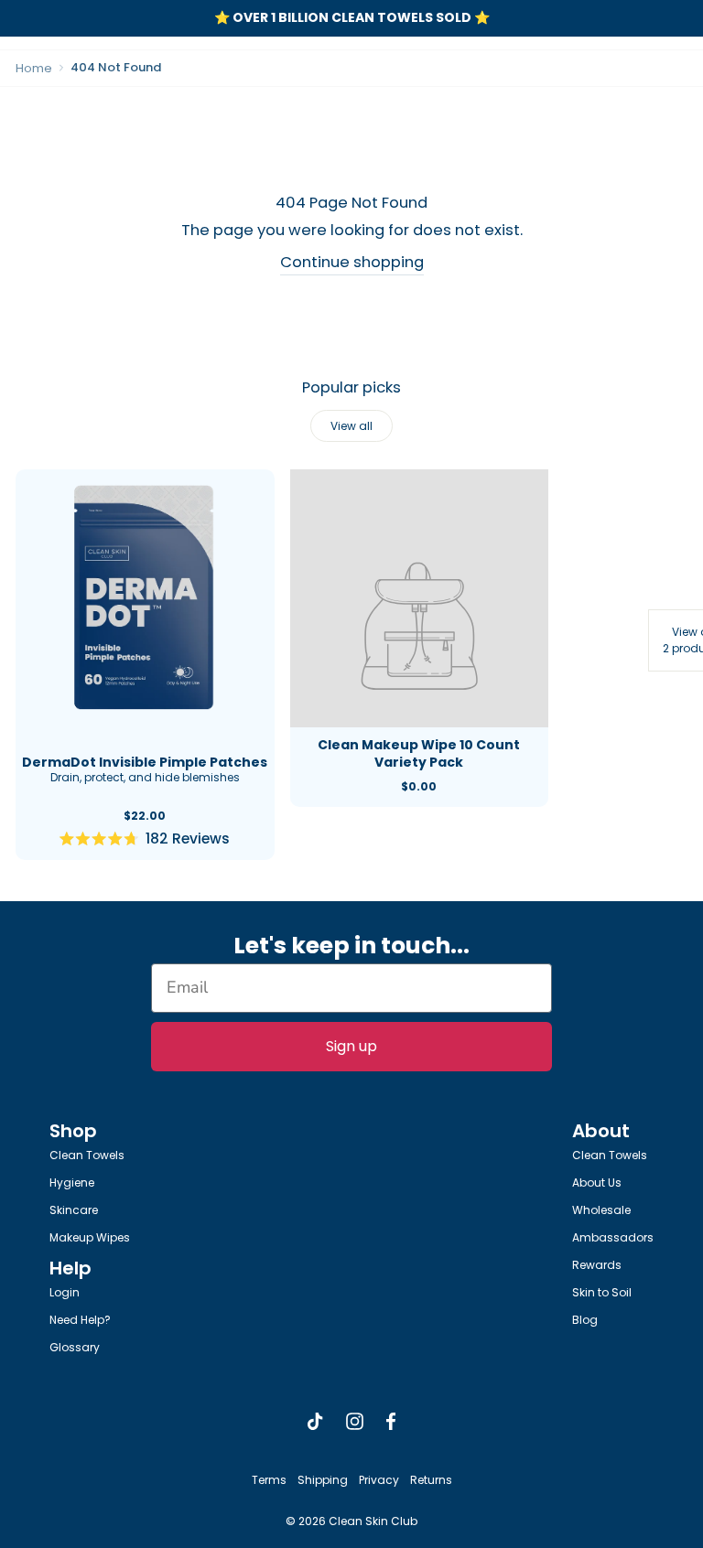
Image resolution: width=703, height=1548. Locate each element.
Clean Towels (86, 1155)
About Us (597, 1182)
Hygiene (71, 1182)
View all (351, 426)
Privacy (379, 1480)
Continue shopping (352, 262)
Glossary (74, 1347)
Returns (431, 1480)
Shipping (322, 1480)
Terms (269, 1480)
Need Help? (80, 1320)
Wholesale (601, 1210)
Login (64, 1292)
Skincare (73, 1210)
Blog (585, 1320)
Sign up (351, 1046)
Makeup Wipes (89, 1237)
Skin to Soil (602, 1292)
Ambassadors (613, 1237)
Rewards (597, 1265)
